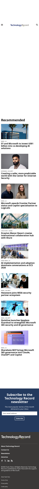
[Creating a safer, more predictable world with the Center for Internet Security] (14, 161)
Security (10, 171)
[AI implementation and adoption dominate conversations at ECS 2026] (14, 251)
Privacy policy (4, 483)
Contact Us (5, 450)
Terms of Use (4, 480)
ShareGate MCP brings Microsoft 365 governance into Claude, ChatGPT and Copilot (17, 352)
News (2, 141)
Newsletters (5, 453)
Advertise (4, 457)
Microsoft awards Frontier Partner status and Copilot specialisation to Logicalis (19, 205)
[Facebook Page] (2, 461)
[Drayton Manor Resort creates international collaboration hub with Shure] (14, 221)
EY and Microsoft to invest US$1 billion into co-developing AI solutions (17, 145)
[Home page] (19, 25)
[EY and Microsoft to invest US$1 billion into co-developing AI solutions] (14, 131)
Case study (4, 231)
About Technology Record (10, 446)
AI (5, 141)
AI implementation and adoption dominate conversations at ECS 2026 (18, 265)
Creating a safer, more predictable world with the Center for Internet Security (18, 175)
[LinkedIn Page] (8, 461)
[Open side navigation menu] (2, 25)
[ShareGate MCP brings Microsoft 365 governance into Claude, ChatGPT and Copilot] (14, 338)
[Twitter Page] (5, 461)
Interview (4, 171)
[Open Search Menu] (37, 25)
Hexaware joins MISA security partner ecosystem (16, 294)
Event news (4, 260)
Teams (10, 231)
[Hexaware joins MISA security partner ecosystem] (14, 281)
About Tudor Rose (5, 477)
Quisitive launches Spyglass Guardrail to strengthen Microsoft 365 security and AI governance (18, 322)
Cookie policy (4, 486)
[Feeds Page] (12, 461)
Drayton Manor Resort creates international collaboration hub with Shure (17, 235)
